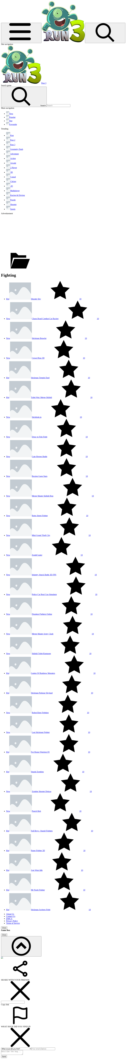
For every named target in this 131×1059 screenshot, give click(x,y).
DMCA (9, 919)
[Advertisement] (65, 232)
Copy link (5, 1004)
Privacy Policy (12, 921)
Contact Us (10, 916)
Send (4, 1057)
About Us (10, 914)
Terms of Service (13, 923)
